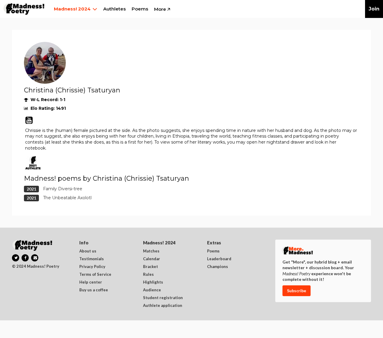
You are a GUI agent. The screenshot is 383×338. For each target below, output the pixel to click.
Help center (90, 282)
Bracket (150, 267)
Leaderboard (219, 259)
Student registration (163, 298)
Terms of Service (95, 274)
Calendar (151, 259)
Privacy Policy (92, 267)
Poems (213, 251)
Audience (152, 290)
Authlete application (162, 306)
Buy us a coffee (93, 290)
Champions (217, 267)
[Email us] (34, 257)
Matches (151, 251)
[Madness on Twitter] (15, 257)
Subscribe (296, 290)
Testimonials (91, 259)
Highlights (153, 282)
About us (87, 251)
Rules (148, 274)
